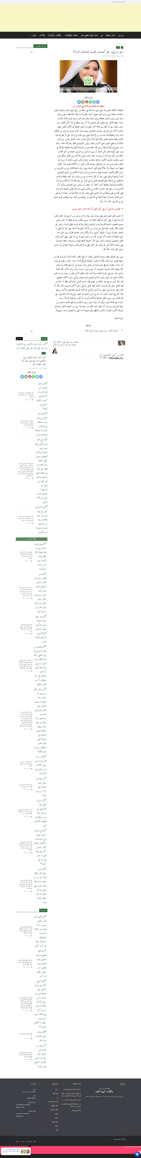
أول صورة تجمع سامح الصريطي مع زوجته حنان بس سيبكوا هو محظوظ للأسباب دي (25, 812)
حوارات (43, 353)
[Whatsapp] (90, 102)
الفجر (111, 331)
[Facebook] (97, 102)
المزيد (34, 35)
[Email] (83, 102)
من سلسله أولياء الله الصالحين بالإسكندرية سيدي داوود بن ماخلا (71, 1105)
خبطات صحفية (55, 1122)
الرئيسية (34, 1141)
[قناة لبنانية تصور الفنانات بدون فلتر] (40, 1036)
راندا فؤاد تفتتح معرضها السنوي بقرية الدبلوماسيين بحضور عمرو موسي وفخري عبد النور (25, 962)
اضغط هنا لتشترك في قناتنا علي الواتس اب (88, 106)
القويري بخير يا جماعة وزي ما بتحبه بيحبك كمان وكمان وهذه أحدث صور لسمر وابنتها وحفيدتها (26, 555)
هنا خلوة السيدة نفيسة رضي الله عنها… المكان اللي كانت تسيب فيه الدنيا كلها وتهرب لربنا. (71, 1094)
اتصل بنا (22, 1141)
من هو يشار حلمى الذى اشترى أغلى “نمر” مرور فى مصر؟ (25, 786)
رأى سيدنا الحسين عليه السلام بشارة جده (72, 1100)
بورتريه (121, 35)
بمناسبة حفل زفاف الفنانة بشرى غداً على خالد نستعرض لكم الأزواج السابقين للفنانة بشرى (26, 628)
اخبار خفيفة (110, 35)
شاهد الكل (19, 338)
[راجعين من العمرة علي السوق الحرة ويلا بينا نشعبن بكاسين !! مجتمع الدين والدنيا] (40, 1056)
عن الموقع (18, 1141)
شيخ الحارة (89, 331)
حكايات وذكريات (55, 35)
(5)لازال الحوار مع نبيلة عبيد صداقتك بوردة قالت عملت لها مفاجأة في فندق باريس (26, 423)
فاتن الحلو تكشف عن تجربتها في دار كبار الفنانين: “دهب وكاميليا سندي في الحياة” (25, 395)
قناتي (57, 1130)
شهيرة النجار (111, 56)
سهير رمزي (103, 331)
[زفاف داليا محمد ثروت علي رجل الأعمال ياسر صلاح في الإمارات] (40, 765)
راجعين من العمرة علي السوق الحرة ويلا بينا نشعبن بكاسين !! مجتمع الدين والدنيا (25, 1055)
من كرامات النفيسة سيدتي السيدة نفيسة (72, 1089)
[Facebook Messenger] (79, 102)
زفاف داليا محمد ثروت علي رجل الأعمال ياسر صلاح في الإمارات (26, 764)
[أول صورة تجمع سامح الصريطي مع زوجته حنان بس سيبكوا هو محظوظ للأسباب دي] (40, 813)
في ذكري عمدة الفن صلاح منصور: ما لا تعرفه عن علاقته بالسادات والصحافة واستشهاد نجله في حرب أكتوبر (25, 930)
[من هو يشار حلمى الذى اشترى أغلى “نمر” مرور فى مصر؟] (40, 787)
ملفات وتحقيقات (71, 35)
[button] (31, 35)
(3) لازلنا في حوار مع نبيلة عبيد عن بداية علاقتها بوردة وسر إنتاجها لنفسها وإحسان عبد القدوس (25, 518)
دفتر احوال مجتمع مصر (89, 35)
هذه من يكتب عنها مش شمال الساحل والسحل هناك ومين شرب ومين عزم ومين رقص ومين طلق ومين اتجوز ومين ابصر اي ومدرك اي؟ (25, 591)
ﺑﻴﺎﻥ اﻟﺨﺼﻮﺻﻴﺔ (29, 1141)
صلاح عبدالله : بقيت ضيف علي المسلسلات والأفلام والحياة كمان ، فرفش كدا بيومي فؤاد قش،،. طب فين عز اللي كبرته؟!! (25, 846)
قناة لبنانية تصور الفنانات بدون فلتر (25, 1035)
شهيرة (96, 331)
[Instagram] (86, 102)
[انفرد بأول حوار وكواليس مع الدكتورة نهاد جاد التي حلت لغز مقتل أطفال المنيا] (31, 346)
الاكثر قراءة (31, 539)
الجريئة (116, 331)
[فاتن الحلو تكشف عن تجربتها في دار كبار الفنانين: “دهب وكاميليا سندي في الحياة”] (41, 396)
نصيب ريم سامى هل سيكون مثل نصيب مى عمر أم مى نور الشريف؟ (65, 345)
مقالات (42, 35)
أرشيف (118, 47)
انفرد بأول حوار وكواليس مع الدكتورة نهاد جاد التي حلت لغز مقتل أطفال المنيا (34, 361)
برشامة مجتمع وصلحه (76, 1110)
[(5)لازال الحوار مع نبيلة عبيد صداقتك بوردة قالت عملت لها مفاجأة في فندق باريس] (41, 424)
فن (102, 35)
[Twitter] (94, 102)
